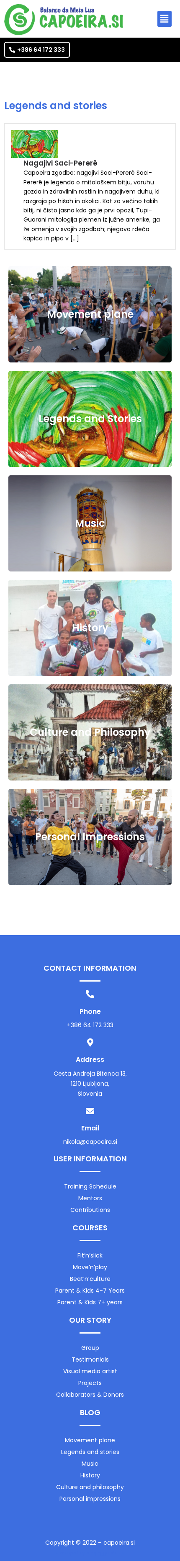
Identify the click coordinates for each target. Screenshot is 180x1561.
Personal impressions (90, 1499)
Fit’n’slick (90, 1255)
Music (90, 523)
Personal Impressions (90, 837)
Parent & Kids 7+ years (90, 1302)
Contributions (90, 1210)
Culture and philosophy (90, 1487)
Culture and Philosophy (90, 732)
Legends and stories (90, 1452)
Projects (90, 1383)
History (90, 628)
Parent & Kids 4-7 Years (90, 1290)
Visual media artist (90, 1371)
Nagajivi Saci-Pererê (60, 163)
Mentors (90, 1198)
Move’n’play (90, 1267)
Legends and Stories (90, 419)
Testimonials (90, 1359)
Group (90, 1348)
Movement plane (90, 314)
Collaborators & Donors (90, 1394)
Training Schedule (90, 1186)
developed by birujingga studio (90, 1553)
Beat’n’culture (90, 1279)
